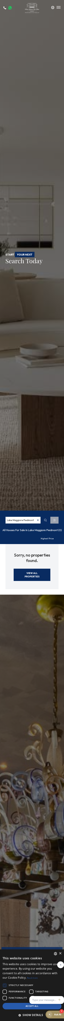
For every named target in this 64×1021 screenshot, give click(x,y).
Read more (32, 977)
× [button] (60, 953)
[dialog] (32, 985)
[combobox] (23, 520)
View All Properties (32, 575)
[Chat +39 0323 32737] (10, 8)
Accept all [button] (32, 1006)
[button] (32, 1015)
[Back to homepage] (32, 8)
